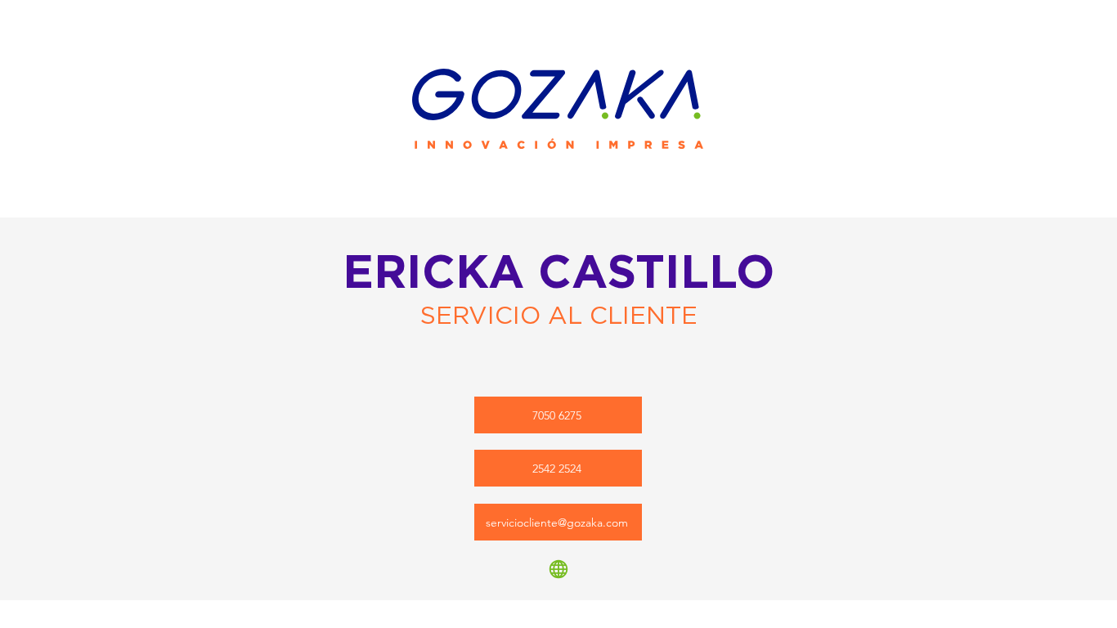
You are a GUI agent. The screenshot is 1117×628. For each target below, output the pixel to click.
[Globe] (558, 569)
